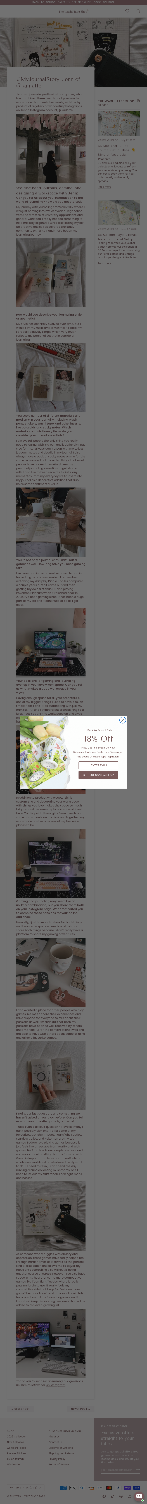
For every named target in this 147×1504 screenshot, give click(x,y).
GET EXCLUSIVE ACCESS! (98, 775)
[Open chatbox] (139, 1496)
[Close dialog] (123, 720)
